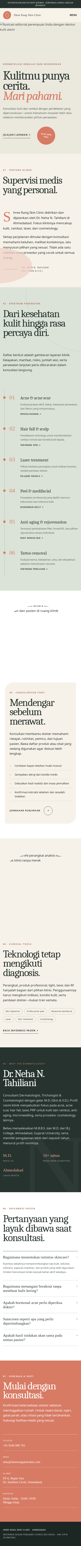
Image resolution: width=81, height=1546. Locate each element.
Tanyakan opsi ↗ (30, 445)
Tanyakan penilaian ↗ (34, 569)
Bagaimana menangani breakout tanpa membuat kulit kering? (32, 1288)
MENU (73, 15)
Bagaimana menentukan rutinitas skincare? (36, 1257)
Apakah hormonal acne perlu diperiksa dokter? (32, 1305)
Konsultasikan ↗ (30, 414)
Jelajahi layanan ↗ (17, 134)
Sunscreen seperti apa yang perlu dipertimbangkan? (28, 1321)
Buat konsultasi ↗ (31, 538)
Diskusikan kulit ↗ (32, 507)
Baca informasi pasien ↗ (20, 1030)
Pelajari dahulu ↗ (31, 476)
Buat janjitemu (46, 135)
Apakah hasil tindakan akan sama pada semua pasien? (32, 1337)
